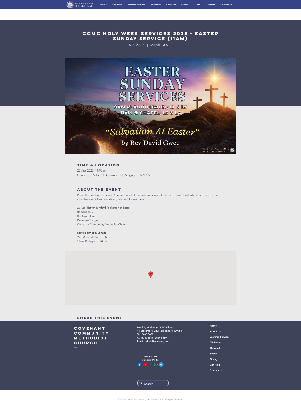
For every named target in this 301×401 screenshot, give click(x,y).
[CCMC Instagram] (150, 364)
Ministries (215, 342)
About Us (215, 331)
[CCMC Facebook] (139, 364)
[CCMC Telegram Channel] (161, 364)
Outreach (215, 348)
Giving (213, 359)
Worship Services (219, 336)
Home (213, 325)
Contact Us (216, 370)
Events (213, 353)
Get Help (215, 364)
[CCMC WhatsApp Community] (156, 364)
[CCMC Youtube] (145, 364)
